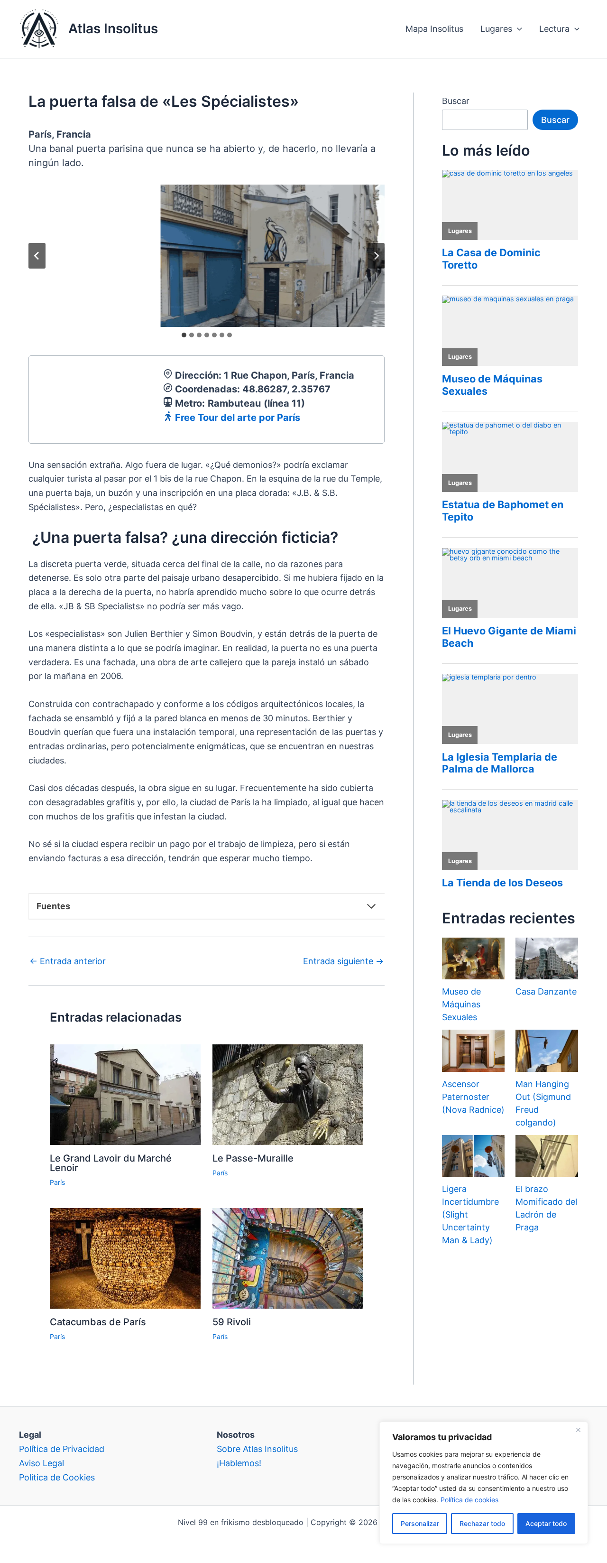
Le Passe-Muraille (253, 1158)
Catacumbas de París (98, 1322)
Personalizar (420, 1523)
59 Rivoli (231, 1322)
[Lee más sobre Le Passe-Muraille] (287, 1094)
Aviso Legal (41, 1463)
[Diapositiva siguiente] (376, 256)
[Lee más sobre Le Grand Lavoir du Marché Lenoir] (125, 1094)
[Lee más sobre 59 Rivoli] (287, 1258)
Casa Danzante (546, 991)
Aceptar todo (546, 1523)
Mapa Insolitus (434, 29)
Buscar (455, 101)
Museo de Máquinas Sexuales (461, 1004)
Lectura (554, 29)
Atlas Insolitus (113, 28)
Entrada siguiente (343, 961)
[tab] (184, 335)
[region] (483, 1483)
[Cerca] (578, 1429)
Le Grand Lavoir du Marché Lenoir (111, 1163)
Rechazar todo (482, 1523)
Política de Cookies (57, 1477)
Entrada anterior (67, 961)
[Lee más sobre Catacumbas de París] (125, 1258)
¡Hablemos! (239, 1463)
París (57, 1182)
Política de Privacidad (61, 1449)
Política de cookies (469, 1500)
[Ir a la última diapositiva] (37, 256)
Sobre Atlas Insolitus (257, 1449)
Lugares (496, 29)
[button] (517, 29)
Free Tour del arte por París (237, 417)
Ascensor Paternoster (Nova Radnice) (473, 1097)
